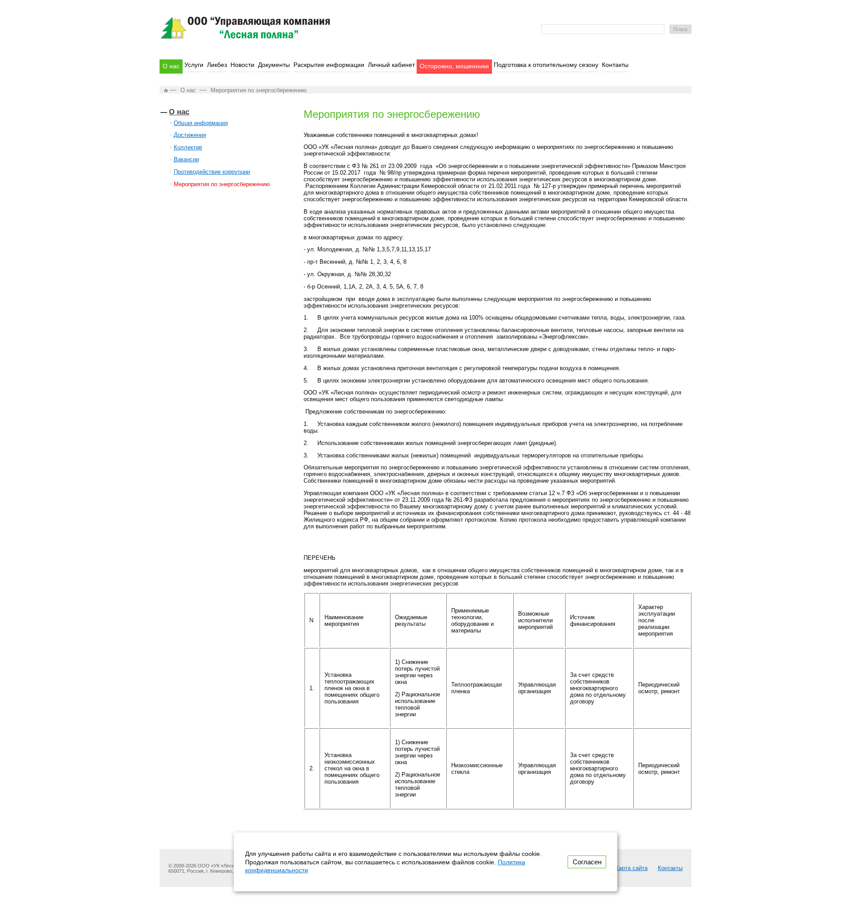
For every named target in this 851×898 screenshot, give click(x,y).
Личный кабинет (391, 64)
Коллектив (188, 147)
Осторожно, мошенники (454, 66)
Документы (274, 64)
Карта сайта (631, 868)
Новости (242, 64)
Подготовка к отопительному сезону (546, 64)
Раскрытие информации (328, 64)
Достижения (190, 135)
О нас (171, 66)
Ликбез (217, 64)
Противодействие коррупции (212, 171)
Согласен (587, 862)
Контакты (615, 64)
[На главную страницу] (245, 36)
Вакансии (186, 159)
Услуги (193, 64)
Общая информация (201, 123)
